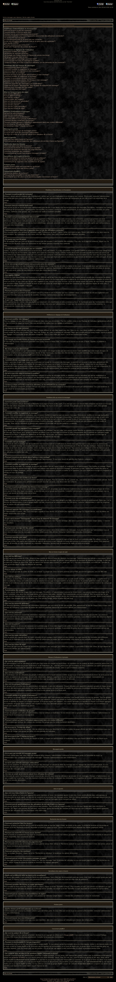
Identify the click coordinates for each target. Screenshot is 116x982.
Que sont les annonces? (12, 103)
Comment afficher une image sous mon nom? (20, 59)
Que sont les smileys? (12, 97)
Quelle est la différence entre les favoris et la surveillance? (25, 158)
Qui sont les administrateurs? (14, 113)
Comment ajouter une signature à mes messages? (22, 71)
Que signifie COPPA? (11, 43)
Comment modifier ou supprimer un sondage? (20, 76)
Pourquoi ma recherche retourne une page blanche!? (23, 149)
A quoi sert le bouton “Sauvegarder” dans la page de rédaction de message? (31, 85)
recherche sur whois (18, 957)
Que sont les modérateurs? (14, 115)
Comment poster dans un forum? (16, 67)
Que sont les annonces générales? (16, 101)
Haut (5, 202)
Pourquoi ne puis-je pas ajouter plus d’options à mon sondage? (26, 74)
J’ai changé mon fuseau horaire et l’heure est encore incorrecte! (27, 55)
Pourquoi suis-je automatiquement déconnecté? (21, 34)
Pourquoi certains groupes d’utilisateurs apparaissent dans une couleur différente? (33, 122)
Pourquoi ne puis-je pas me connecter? (18, 30)
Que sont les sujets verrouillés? (15, 106)
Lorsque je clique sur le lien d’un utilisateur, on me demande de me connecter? (34, 62)
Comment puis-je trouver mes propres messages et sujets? (25, 153)
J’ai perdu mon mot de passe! (14, 38)
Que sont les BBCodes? (12, 94)
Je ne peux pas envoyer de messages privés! (20, 131)
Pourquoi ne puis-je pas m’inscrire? (16, 45)
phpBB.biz (66, 981)
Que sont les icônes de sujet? (14, 108)
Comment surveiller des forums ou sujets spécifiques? (23, 160)
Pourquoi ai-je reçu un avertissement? (17, 82)
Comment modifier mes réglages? (16, 51)
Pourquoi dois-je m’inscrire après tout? (18, 32)
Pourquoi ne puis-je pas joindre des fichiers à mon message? (26, 80)
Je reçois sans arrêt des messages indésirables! (21, 132)
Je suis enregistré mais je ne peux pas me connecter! (23, 39)
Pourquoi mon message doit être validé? (18, 87)
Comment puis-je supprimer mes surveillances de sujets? (24, 161)
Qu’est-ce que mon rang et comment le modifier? (21, 61)
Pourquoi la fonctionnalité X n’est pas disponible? (21, 175)
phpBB (50, 980)
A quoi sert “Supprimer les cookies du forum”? (20, 47)
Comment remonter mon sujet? (15, 89)
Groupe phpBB (69, 935)
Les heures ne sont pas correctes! (16, 53)
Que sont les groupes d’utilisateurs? (17, 117)
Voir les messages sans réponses (12, 17)
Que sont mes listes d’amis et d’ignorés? (18, 139)
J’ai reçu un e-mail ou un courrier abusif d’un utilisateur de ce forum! (28, 134)
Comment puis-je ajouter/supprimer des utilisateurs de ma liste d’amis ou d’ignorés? (34, 141)
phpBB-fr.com (58, 981)
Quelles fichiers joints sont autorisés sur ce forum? (22, 166)
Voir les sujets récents (29, 17)
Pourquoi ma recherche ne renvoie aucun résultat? (22, 148)
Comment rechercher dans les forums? (18, 146)
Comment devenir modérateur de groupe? (19, 120)
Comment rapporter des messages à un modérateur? (23, 83)
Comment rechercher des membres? (17, 151)
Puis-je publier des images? (14, 99)
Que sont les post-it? (11, 105)
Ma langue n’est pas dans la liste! (16, 57)
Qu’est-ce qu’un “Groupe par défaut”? (17, 124)
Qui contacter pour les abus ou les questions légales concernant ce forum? (31, 177)
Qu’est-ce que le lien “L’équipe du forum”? (19, 126)
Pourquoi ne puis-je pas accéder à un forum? (20, 78)
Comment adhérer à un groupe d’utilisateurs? (20, 119)
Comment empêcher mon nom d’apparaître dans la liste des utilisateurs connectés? (34, 36)
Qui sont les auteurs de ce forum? (16, 173)
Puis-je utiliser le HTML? (12, 96)
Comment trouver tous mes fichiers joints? (19, 168)
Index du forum (8, 20)
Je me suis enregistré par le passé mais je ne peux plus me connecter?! (30, 41)
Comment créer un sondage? (14, 73)
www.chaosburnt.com (56, 979)
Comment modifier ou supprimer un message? (20, 69)
